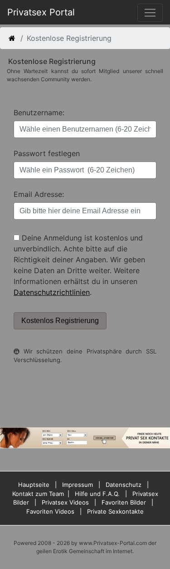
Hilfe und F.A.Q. (97, 493)
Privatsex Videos (65, 502)
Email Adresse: (39, 194)
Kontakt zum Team (38, 493)
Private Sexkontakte (115, 511)
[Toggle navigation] (150, 13)
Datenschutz (123, 484)
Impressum (77, 484)
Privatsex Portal (41, 12)
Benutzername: (39, 112)
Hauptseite (33, 484)
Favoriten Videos (50, 511)
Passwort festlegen (47, 153)
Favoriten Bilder (124, 502)
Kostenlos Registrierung (60, 320)
